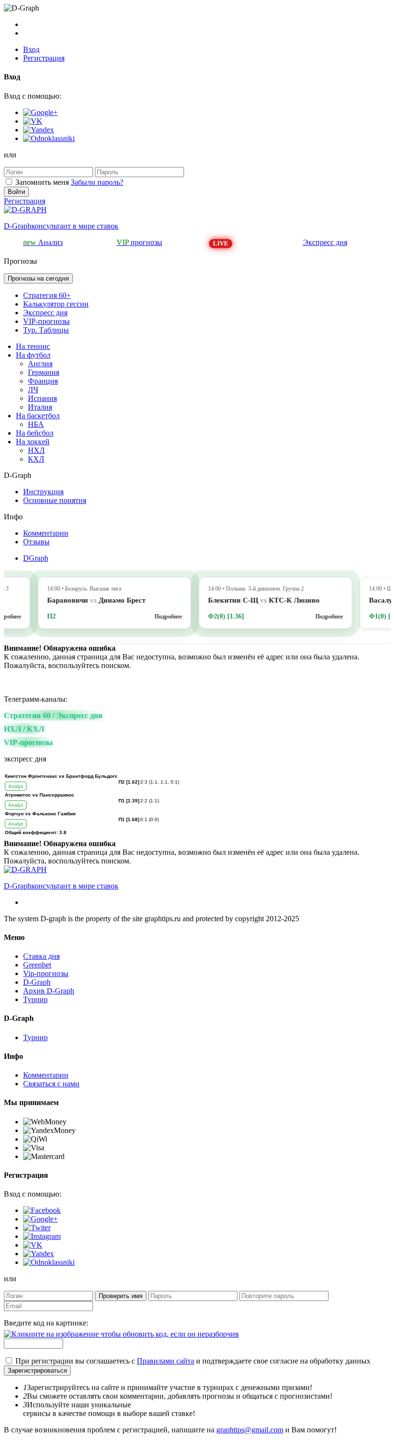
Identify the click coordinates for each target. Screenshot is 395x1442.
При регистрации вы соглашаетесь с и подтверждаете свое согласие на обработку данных (192, 1361)
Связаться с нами (51, 1084)
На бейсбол (34, 433)
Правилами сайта (165, 1361)
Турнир (35, 999)
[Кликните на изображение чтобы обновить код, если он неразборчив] (121, 1334)
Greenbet (37, 965)
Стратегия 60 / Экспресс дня (53, 715)
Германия (43, 372)
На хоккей (33, 442)
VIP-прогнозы (46, 321)
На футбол (33, 355)
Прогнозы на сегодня (38, 278)
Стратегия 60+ (47, 295)
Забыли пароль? (97, 182)
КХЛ (36, 459)
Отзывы (36, 542)
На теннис (33, 346)
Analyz (15, 786)
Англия (40, 364)
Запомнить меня (42, 182)
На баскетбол (38, 416)
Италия (40, 407)
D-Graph (37, 982)
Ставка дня (41, 956)
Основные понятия (54, 500)
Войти (16, 191)
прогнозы (139, 242)
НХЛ (36, 450)
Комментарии (45, 533)
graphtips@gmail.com (249, 1430)
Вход (31, 49)
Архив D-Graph (48, 991)
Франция (43, 381)
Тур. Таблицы (46, 330)
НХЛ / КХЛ (24, 729)
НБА (36, 424)
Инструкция (43, 492)
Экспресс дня (325, 242)
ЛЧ (33, 390)
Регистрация (44, 58)
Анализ (43, 242)
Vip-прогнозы (45, 973)
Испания (42, 398)
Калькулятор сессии (56, 304)
